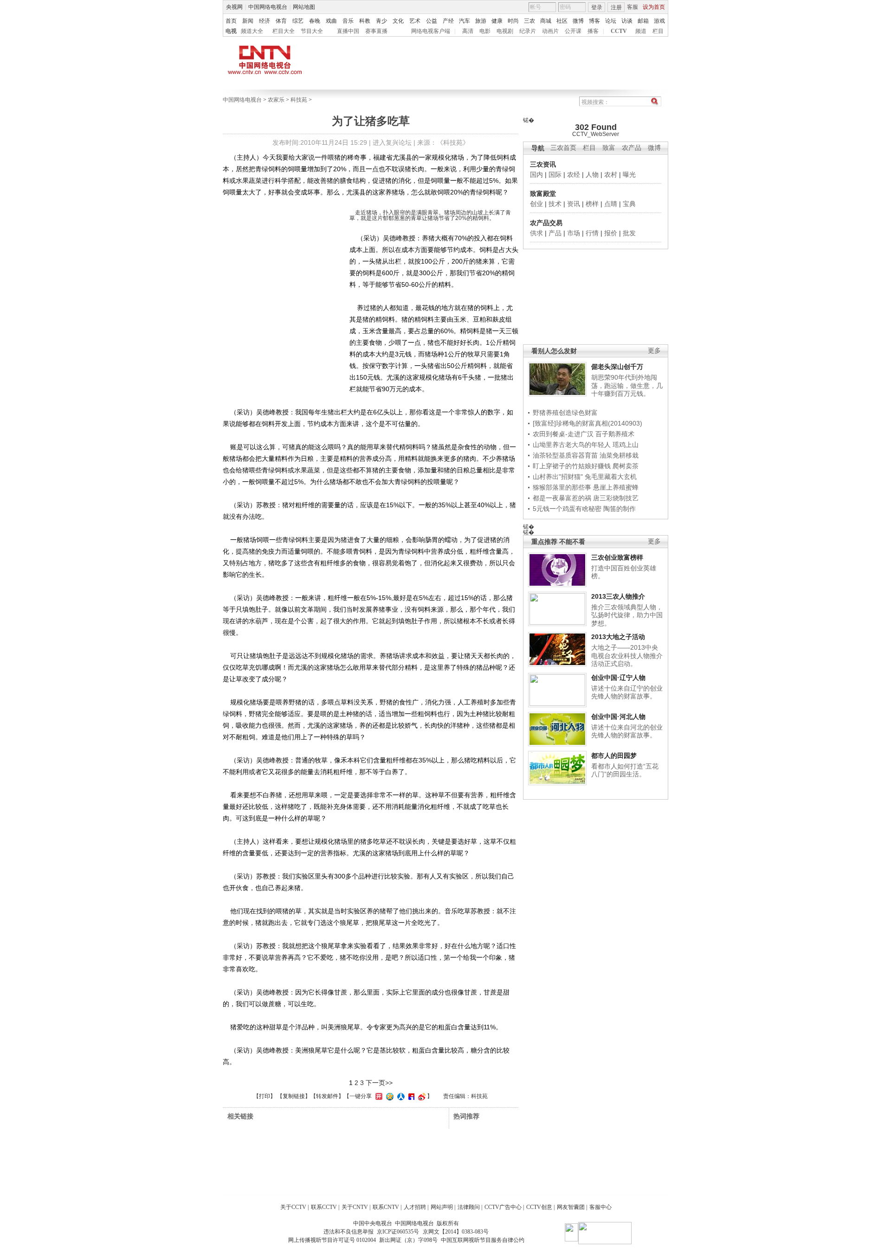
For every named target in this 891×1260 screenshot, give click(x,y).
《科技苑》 (453, 142)
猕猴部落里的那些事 (562, 487)
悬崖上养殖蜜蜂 (616, 487)
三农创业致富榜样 (617, 557)
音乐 (348, 21)
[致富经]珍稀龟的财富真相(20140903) (587, 423)
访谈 (627, 21)
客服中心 (600, 1207)
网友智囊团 (571, 1207)
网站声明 (442, 1207)
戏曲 (331, 21)
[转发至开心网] (377, 1096)
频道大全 (252, 31)
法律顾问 (469, 1207)
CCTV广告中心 (503, 1207)
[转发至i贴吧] (410, 1096)
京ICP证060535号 (398, 1231)
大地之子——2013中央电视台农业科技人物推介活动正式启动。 (627, 655)
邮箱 (643, 21)
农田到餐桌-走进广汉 (563, 434)
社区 (562, 21)
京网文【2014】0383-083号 (456, 1231)
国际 (555, 174)
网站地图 (304, 7)
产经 (448, 21)
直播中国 (348, 31)
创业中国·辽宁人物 (618, 677)
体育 (281, 21)
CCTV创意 (539, 1207)
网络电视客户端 (430, 31)
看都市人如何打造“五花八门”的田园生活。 (625, 770)
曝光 (629, 174)
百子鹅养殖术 (614, 434)
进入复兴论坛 (392, 142)
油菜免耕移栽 (619, 455)
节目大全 (312, 31)
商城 (545, 21)
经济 (264, 21)
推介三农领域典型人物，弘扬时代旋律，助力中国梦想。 (627, 615)
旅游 (480, 21)
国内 (536, 174)
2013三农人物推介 (618, 596)
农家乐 (276, 100)
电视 (231, 31)
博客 (594, 21)
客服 (632, 7)
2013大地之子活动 (618, 636)
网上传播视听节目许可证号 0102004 (332, 1240)
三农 (529, 21)
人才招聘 (415, 1207)
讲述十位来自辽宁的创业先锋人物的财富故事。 (627, 692)
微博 (578, 21)
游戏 (659, 21)
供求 (536, 233)
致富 (608, 147)
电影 (485, 31)
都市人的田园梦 (614, 755)
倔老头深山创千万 (617, 366)
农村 (610, 174)
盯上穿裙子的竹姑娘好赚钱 (572, 466)
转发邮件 (327, 1096)
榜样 (592, 203)
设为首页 (654, 7)
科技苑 (299, 100)
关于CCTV (293, 1207)
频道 (640, 31)
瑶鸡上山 (626, 444)
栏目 (658, 31)
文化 (398, 21)
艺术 (414, 21)
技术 (555, 203)
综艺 (297, 21)
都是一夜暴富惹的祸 (562, 498)
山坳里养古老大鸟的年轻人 (572, 444)
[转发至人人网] (400, 1096)
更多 (654, 350)
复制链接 (294, 1096)
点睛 (610, 203)
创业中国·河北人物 (618, 716)
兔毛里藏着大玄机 (611, 476)
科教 (364, 21)
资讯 (573, 203)
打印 (264, 1096)
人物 (592, 174)
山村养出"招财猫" (558, 476)
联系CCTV (324, 1207)
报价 (610, 233)
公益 (431, 21)
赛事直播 (376, 31)
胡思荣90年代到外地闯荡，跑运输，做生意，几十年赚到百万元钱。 (627, 385)
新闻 (247, 21)
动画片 (550, 31)
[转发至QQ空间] (389, 1096)
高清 (467, 31)
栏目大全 (283, 31)
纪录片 (527, 31)
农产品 (631, 147)
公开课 (573, 31)
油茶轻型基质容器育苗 (565, 455)
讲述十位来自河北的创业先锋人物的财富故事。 (627, 731)
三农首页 (563, 147)
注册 (616, 7)
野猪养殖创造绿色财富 (565, 412)
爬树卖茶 (626, 466)
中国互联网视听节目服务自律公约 (482, 1240)
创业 (536, 203)
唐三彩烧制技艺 (616, 498)
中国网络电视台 (267, 7)
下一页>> (379, 1082)
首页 (231, 21)
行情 (592, 233)
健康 (497, 21)
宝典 (629, 203)
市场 (573, 233)
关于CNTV (355, 1207)
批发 (629, 233)
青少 (381, 21)
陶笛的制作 (619, 508)
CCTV (619, 31)
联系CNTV (386, 1207)
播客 (593, 31)
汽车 (464, 21)
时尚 (513, 21)
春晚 (314, 21)
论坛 (610, 21)
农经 (573, 174)
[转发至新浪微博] (421, 1096)
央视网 (234, 7)
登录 (596, 7)
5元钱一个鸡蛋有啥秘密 (567, 508)
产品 (555, 233)
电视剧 (505, 31)
